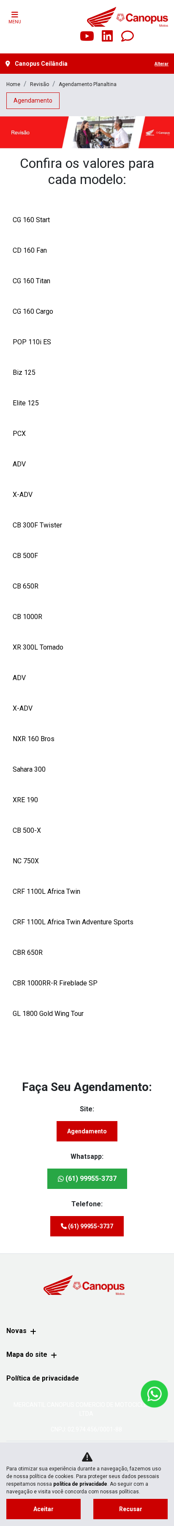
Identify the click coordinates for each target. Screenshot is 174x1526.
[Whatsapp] (127, 36)
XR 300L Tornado (38, 647)
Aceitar (43, 1509)
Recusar (130, 1509)
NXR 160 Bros (33, 739)
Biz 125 (24, 372)
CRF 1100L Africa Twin (46, 891)
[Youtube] (87, 36)
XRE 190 (25, 800)
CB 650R (25, 586)
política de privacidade (80, 1484)
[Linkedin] (107, 36)
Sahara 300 (29, 769)
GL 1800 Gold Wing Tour (48, 1014)
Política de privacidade (42, 1378)
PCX (19, 434)
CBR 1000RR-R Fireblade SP (55, 983)
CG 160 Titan (31, 281)
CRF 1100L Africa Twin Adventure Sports (73, 922)
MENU (14, 22)
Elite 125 (26, 403)
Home (13, 84)
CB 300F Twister (37, 525)
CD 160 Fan (30, 250)
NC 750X (26, 861)
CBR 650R (28, 953)
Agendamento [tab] (33, 100)
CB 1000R (27, 617)
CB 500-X (27, 830)
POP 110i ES (32, 342)
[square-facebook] (46, 36)
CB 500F (25, 556)
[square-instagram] (67, 36)
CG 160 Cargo (33, 311)
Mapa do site (26, 1354)
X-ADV (23, 495)
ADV (19, 464)
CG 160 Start (31, 220)
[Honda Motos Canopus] (127, 16)
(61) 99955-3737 (90, 1178)
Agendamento (87, 1131)
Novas (16, 1331)
